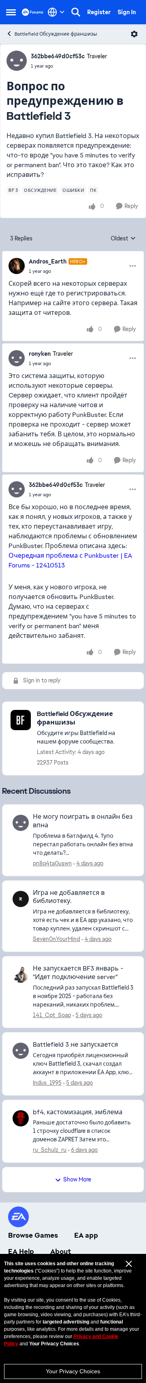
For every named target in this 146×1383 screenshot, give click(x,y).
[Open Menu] (134, 34)
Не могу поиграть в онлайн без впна (83, 821)
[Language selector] (56, 12)
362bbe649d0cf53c (58, 56)
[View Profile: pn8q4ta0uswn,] (21, 823)
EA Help (21, 1251)
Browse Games (33, 1235)
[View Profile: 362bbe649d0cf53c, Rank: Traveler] (16, 61)
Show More (77, 1179)
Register (99, 12)
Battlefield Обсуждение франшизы (56, 34)
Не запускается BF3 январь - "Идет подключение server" (78, 972)
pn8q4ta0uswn (52, 863)
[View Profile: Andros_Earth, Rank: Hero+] (17, 266)
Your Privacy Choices (73, 1371)
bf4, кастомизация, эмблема (77, 1112)
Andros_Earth (48, 261)
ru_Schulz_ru (50, 1150)
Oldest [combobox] (123, 239)
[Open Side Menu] (11, 12)
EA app (86, 1235)
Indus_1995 (47, 1082)
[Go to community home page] (32, 11)
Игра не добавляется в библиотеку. (69, 897)
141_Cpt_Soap (52, 1015)
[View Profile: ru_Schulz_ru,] (21, 1118)
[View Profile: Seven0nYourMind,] (21, 899)
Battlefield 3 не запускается (75, 1045)
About (60, 1251)
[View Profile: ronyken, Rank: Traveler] (17, 358)
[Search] (76, 12)
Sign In (127, 12)
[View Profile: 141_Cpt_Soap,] (21, 975)
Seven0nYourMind (56, 939)
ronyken (40, 353)
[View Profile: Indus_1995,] (21, 1051)
